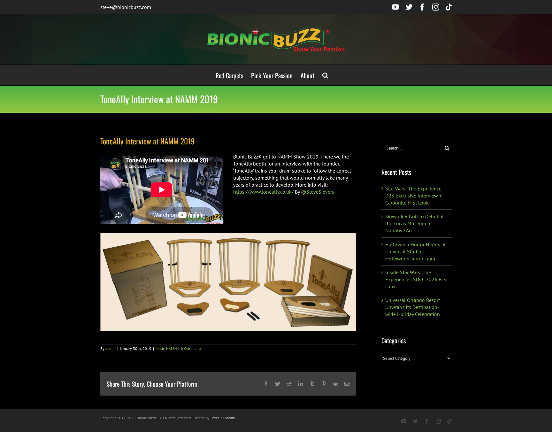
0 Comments (191, 348)
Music (160, 348)
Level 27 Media (223, 417)
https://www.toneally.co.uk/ (263, 192)
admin (110, 348)
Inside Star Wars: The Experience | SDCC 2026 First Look (416, 279)
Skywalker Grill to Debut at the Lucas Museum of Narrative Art (414, 223)
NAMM (171, 348)
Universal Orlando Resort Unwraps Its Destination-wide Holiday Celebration (412, 307)
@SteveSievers (317, 192)
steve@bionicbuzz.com (125, 7)
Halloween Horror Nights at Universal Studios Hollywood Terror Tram (415, 251)
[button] (325, 75)
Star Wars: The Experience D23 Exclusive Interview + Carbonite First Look (413, 195)
